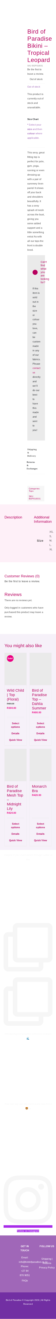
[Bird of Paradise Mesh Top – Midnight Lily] (15, 765)
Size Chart (33, 119)
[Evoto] (16, 57)
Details (15, 733)
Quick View (15, 740)
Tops (31, 491)
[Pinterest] (42, 477)
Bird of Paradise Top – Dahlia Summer (39, 699)
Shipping (46, 1259)
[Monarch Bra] (41, 765)
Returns (47, 1263)
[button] (36, 452)
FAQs (25, 1280)
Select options (15, 725)
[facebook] (44, 1252)
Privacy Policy (47, 1267)
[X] (36, 477)
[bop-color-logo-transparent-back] (7, 3)
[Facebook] (29, 477)
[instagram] (50, 1252)
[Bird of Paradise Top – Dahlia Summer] (41, 669)
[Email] (29, 482)
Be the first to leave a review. (35, 71)
